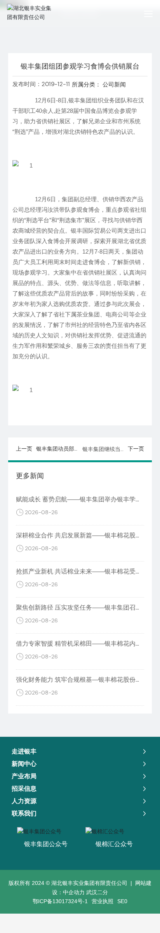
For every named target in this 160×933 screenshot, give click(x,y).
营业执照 (102, 901)
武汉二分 (97, 892)
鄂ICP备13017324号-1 (60, 901)
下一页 (136, 449)
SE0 (122, 901)
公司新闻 (114, 84)
